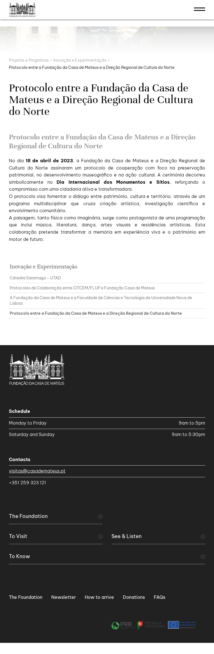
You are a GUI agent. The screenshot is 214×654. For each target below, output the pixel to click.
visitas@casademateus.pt (37, 471)
